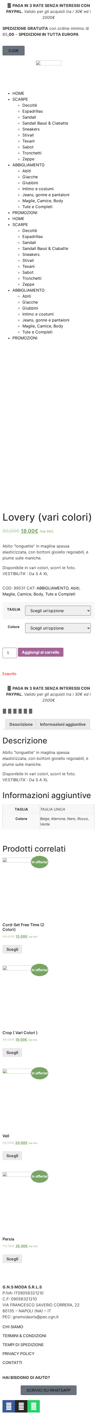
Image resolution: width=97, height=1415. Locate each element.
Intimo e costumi (38, 188)
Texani (28, 140)
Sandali (29, 117)
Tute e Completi (37, 206)
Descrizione (21, 724)
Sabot (28, 146)
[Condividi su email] (25, 711)
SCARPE (20, 99)
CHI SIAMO (12, 1326)
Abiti (26, 170)
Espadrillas (32, 111)
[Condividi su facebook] (4, 711)
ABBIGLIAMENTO (28, 164)
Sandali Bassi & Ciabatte (45, 123)
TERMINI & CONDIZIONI (24, 1335)
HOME (18, 93)
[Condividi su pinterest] (20, 711)
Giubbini (30, 182)
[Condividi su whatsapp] (15, 711)
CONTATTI (12, 1362)
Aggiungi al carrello (40, 652)
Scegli (12, 949)
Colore (14, 627)
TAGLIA (13, 609)
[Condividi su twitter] (10, 711)
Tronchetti (32, 152)
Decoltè (29, 105)
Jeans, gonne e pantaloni (45, 194)
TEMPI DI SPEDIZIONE (23, 1344)
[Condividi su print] (31, 711)
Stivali (28, 135)
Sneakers (31, 129)
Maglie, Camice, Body (42, 200)
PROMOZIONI (24, 212)
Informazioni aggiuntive (63, 724)
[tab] (21, 724)
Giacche (30, 176)
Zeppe (28, 158)
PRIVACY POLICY (18, 1353)
